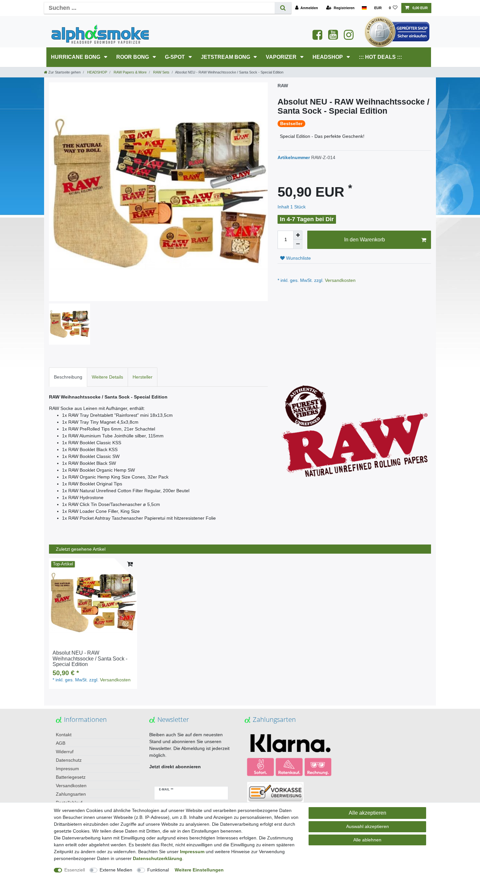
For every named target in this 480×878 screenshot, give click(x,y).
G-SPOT (175, 57)
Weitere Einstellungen (199, 869)
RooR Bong (133, 57)
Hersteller (142, 377)
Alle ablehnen (367, 839)
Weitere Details (107, 377)
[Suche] (283, 8)
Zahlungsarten (71, 794)
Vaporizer (282, 57)
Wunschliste (298, 258)
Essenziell (74, 869)
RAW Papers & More (130, 72)
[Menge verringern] (297, 244)
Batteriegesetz (71, 777)
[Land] (364, 8)
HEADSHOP (328, 57)
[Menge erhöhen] (297, 235)
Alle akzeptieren (367, 813)
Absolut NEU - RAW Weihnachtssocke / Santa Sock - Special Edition (90, 658)
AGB (60, 743)
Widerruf (64, 751)
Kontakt (64, 734)
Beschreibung (68, 377)
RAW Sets (160, 72)
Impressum (67, 768)
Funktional (158, 869)
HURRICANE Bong (76, 57)
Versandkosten (340, 280)
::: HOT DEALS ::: (380, 57)
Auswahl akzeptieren (367, 826)
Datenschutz (69, 760)
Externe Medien (116, 869)
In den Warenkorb (364, 239)
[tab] (68, 377)
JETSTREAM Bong (226, 57)
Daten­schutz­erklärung (157, 858)
